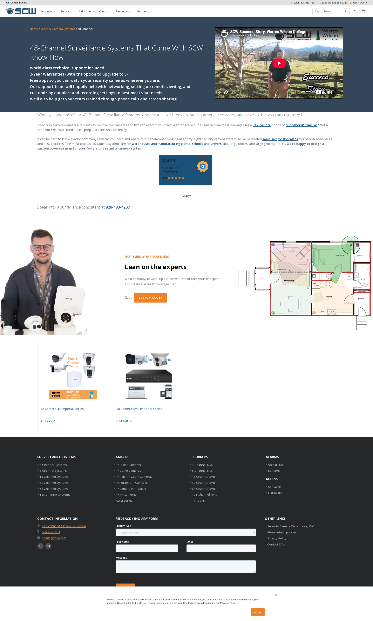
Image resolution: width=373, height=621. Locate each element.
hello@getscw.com (54, 538)
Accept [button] (257, 612)
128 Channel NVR (204, 494)
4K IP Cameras (126, 494)
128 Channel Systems (55, 494)
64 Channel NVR (203, 489)
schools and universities (210, 144)
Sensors (274, 470)
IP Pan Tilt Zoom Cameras (134, 476)
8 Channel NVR (202, 470)
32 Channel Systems (54, 482)
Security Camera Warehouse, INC (290, 526)
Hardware (275, 493)
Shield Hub (276, 465)
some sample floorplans (280, 139)
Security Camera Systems (57, 29)
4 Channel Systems (53, 465)
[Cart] (364, 11)
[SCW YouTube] (48, 546)
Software (274, 487)
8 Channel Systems (53, 470)
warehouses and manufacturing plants (161, 144)
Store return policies (281, 532)
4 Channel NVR (202, 465)
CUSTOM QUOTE (150, 297)
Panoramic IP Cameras (132, 482)
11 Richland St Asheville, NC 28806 (64, 526)
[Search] (346, 11)
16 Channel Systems (54, 476)
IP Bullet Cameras (128, 465)
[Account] (355, 11)
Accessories (124, 500)
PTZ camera (262, 125)
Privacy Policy (276, 538)
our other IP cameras (301, 125)
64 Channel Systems (54, 489)
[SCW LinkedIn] (40, 546)
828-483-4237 (118, 207)
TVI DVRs (198, 500)
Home (34, 29)
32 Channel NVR (203, 482)
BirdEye (186, 196)
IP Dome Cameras (128, 470)
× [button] (276, 594)
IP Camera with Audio (131, 489)
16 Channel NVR (203, 476)
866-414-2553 (51, 532)
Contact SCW (276, 544)
